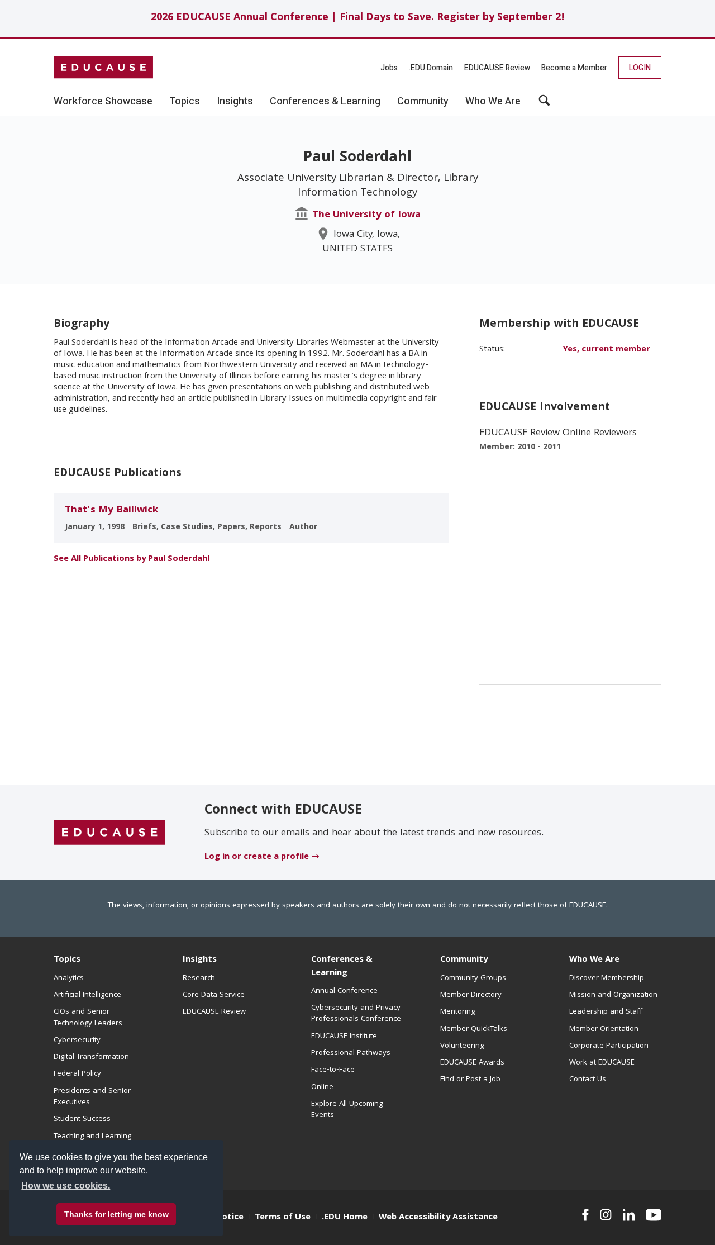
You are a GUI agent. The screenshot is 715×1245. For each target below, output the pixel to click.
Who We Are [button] (493, 101)
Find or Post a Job (470, 1079)
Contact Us (587, 1079)
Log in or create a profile (256, 857)
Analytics (69, 978)
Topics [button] (184, 101)
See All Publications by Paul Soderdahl (131, 559)
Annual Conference (344, 991)
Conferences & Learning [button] (325, 101)
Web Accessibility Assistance (438, 1217)
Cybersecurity (77, 1040)
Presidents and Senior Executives (92, 1097)
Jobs (389, 68)
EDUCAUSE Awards (472, 1063)
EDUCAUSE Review (497, 68)
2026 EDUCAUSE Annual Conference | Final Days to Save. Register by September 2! (358, 18)
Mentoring (457, 1012)
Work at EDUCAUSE (602, 1063)
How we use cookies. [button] (65, 1185)
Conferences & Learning (342, 966)
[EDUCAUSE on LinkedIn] (629, 1215)
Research (199, 978)
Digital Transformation (91, 1057)
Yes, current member (606, 350)
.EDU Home (345, 1217)
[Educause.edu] (109, 832)
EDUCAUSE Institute (344, 1036)
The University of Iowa (366, 215)
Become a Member (574, 68)
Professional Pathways (350, 1053)
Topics (67, 960)
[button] (544, 104)
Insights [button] (235, 101)
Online (322, 1087)
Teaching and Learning (92, 1136)
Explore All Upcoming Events (347, 1110)
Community (464, 960)
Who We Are (594, 960)
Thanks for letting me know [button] (116, 1214)
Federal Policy (77, 1074)
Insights (200, 960)
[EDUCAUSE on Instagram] (606, 1215)
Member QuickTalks (473, 1029)
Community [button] (423, 101)
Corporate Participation (609, 1046)
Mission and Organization (613, 995)
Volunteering (462, 1046)
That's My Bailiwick (111, 510)
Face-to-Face (333, 1070)
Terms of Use (283, 1217)
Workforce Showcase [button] (103, 101)
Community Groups (473, 978)
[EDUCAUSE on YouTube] (653, 1215)
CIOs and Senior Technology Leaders (88, 1017)
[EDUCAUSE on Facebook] (585, 1215)
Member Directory (471, 995)
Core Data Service (214, 995)
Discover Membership (606, 978)
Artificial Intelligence (87, 995)
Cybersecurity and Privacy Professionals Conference (356, 1013)
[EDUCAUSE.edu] (103, 67)
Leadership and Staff (605, 1012)
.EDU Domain (431, 68)
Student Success (82, 1119)
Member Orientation (603, 1029)
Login (640, 68)
